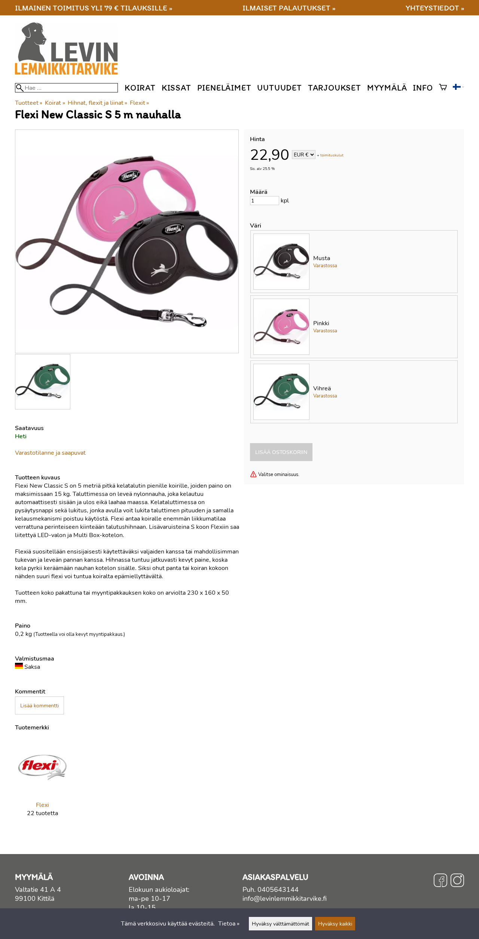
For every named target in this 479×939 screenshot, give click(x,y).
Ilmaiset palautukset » (288, 7)
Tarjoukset (334, 88)
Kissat (176, 88)
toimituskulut (332, 155)
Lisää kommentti (39, 705)
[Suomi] (458, 88)
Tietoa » (229, 924)
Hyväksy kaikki (335, 923)
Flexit (139, 103)
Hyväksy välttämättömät (280, 923)
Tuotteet (28, 103)
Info (423, 88)
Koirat (140, 88)
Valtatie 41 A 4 (38, 889)
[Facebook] (440, 881)
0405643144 (278, 889)
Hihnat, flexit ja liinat (97, 103)
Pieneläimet (224, 88)
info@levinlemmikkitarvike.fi (284, 898)
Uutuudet (279, 88)
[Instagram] (457, 881)
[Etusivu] (69, 72)
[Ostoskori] (443, 88)
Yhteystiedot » (435, 7)
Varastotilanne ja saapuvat (50, 453)
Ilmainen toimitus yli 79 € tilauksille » (93, 7)
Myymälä (387, 88)
